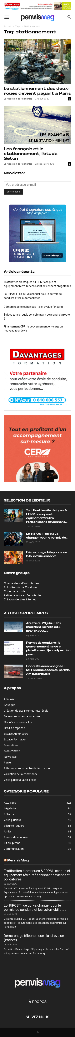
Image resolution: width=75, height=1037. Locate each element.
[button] (6, 17)
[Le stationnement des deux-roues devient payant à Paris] (37, 61)
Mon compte (12, 751)
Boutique (9, 705)
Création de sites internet (20, 599)
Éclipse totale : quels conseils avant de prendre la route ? (37, 316)
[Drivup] (37, 233)
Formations (11, 745)
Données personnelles (18, 722)
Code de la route (15, 591)
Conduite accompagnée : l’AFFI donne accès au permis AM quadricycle (48, 670)
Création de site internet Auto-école (26, 710)
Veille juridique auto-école (20, 780)
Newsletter (11, 756)
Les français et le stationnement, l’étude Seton (31, 154)
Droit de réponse (14, 728)
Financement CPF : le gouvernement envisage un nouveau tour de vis (33, 328)
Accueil (8, 26)
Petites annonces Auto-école (22, 595)
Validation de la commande (21, 774)
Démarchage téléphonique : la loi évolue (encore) (33, 306)
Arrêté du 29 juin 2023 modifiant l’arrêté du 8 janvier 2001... (43, 627)
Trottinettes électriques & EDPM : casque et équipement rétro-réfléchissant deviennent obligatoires (37, 284)
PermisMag (18, 860)
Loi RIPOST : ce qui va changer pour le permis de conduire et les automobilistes (33, 295)
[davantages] (37, 6)
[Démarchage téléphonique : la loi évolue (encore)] (13, 557)
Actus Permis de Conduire (20, 587)
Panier (8, 762)
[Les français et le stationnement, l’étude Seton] (37, 125)
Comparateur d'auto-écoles (21, 583)
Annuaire (9, 699)
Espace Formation (15, 739)
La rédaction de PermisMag (18, 98)
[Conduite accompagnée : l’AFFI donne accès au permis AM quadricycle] (13, 671)
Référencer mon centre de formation (27, 768)
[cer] (37, 448)
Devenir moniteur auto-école (22, 716)
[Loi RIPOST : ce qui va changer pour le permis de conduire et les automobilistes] (13, 539)
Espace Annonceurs (16, 733)
